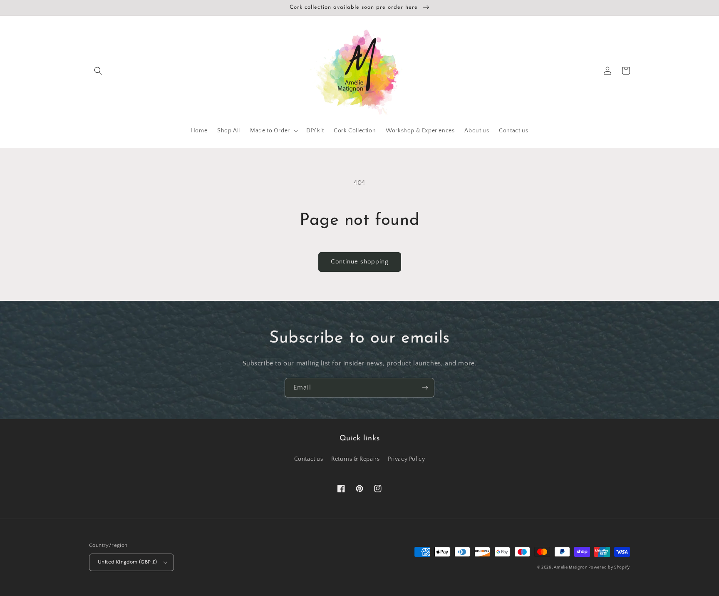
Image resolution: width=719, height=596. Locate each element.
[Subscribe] (425, 387)
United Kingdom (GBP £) (127, 562)
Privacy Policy (406, 459)
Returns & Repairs (355, 459)
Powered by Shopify (609, 567)
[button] (98, 71)
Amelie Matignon (571, 567)
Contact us (308, 459)
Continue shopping (360, 261)
